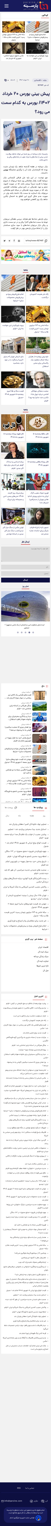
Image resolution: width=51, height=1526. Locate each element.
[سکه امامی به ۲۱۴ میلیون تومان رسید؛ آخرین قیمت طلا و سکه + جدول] (13, 27)
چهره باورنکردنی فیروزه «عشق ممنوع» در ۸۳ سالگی (25, 851)
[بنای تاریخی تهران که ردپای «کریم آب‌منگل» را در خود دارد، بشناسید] (13, 345)
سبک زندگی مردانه (41, 956)
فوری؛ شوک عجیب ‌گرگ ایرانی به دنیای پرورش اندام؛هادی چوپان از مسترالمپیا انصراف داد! (38, 498)
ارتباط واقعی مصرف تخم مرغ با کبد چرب (32, 1262)
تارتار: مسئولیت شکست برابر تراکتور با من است (29, 1016)
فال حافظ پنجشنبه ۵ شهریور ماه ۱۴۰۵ (40, 436)
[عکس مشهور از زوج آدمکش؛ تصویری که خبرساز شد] (13, 48)
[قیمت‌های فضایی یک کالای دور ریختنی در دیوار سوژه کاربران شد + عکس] (39, 695)
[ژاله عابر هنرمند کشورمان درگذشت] (38, 283)
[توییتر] (4, 240)
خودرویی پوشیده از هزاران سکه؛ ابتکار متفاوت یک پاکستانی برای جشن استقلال (38, 361)
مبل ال (45, 970)
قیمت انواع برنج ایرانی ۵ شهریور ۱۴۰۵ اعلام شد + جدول (26, 1290)
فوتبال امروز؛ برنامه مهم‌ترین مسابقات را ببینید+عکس (27, 1115)
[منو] (6, 6)
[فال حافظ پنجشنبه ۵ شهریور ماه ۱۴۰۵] (38, 422)
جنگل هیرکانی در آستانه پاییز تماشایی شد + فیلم (20, 707)
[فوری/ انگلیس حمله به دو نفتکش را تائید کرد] (39, 770)
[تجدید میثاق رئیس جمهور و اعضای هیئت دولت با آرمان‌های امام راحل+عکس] (25, 606)
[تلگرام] (9, 240)
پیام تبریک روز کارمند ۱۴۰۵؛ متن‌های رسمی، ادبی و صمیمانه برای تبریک (13, 496)
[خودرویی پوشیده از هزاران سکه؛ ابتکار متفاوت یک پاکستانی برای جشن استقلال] (38, 345)
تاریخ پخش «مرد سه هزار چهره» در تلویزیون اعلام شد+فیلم (18, 739)
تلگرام (36, 1501)
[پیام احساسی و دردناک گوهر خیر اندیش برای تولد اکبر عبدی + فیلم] (13, 450)
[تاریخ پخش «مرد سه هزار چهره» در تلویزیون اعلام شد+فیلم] (39, 738)
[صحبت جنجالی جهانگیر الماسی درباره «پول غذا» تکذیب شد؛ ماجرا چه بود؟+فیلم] (38, 380)
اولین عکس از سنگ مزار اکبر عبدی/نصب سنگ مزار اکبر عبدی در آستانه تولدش (13, 531)
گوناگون (45, 15)
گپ (46, 1501)
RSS (19, 1488)
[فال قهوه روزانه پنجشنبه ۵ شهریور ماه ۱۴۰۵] (13, 422)
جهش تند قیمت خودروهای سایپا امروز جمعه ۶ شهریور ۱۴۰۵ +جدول (18, 761)
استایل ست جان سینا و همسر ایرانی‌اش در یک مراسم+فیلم (25, 1098)
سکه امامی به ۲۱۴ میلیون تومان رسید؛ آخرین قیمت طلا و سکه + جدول (13, 37)
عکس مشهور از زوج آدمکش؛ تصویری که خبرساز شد (14, 57)
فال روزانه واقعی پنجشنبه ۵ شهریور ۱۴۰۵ (37, 463)
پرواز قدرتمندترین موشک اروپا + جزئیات (32, 1050)
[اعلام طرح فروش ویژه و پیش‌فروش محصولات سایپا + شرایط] (37, 27)
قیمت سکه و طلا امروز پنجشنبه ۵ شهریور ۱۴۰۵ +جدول (14, 394)
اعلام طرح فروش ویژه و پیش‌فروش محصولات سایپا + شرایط (37, 37)
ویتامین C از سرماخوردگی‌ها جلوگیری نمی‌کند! (30, 1253)
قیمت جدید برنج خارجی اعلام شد (34, 1033)
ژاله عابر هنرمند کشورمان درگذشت (39, 296)
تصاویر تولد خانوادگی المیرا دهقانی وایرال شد (27, 824)
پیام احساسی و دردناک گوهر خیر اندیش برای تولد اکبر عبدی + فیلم (14, 465)
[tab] (33, 632)
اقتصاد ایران (43, 947)
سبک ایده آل (43, 952)
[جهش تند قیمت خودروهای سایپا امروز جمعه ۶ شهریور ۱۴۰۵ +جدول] (39, 759)
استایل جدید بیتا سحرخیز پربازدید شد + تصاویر (27, 829)
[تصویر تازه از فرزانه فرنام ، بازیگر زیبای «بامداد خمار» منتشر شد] (38, 516)
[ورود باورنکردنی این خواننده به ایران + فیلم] (37, 48)
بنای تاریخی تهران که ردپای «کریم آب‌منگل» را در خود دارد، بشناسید (14, 360)
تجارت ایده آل (42, 961)
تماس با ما (29, 1488)
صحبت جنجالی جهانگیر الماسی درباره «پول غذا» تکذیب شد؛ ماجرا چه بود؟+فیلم (38, 396)
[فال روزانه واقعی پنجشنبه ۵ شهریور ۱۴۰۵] (38, 450)
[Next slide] (46, 606)
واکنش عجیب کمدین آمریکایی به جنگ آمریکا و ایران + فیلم (25, 1307)
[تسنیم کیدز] (25, 256)
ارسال (25, 580)
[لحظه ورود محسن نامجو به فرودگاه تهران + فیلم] (39, 791)
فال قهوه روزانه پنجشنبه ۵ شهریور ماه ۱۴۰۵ (13, 436)
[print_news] (19, 240)
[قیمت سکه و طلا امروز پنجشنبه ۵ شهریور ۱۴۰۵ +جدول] (13, 380)
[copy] (46, 241)
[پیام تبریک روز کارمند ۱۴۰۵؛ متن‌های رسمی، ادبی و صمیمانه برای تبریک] (13, 481)
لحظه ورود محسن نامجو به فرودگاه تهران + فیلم (18, 793)
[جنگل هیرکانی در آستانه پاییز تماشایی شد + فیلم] (39, 706)
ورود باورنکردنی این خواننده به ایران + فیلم (37, 57)
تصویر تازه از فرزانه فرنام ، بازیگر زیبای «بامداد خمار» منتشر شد (38, 531)
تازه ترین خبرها (42, 966)
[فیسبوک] (14, 240)
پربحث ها (9, 807)
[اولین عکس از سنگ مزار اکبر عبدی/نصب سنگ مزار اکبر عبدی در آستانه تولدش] (13, 516)
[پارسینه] (34, 6)
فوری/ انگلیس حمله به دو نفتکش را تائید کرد (18, 772)
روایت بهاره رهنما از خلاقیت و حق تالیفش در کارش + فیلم (26, 1003)
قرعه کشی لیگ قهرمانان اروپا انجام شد (32, 1333)
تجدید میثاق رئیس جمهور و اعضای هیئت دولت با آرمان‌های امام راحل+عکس (24, 626)
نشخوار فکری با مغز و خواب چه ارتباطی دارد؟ (30, 1274)
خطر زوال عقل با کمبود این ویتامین (33, 1257)
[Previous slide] (4, 606)
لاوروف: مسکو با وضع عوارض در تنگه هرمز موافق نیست (26, 1128)
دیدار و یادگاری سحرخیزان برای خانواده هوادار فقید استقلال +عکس (19, 718)
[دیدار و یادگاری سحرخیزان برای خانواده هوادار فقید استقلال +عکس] (39, 716)
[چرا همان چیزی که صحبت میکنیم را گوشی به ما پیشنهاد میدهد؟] (39, 727)
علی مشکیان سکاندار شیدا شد (35, 1164)
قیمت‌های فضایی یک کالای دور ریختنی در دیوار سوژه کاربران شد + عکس (18, 697)
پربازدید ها (38, 807)
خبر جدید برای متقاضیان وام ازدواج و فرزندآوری (27, 920)
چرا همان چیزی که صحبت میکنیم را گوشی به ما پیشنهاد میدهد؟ (18, 729)
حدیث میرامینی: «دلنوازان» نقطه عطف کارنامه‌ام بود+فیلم (26, 1168)
